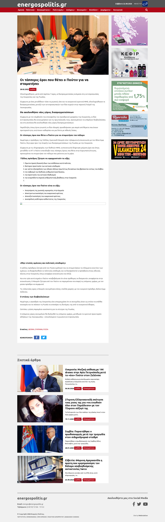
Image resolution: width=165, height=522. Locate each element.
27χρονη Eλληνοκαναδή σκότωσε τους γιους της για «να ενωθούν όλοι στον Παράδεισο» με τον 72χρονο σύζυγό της (84, 404)
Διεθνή (32, 89)
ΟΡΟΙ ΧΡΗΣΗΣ (42, 517)
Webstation (143, 515)
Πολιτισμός (58, 10)
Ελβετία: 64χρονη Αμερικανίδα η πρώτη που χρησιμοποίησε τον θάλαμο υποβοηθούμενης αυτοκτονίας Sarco (83, 464)
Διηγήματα (105, 10)
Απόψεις (70, 10)
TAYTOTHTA (21, 517)
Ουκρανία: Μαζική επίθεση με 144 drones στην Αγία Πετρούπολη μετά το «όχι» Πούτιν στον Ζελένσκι (85, 372)
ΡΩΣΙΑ (45, 329)
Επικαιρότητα (43, 10)
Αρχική (21, 10)
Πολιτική (30, 10)
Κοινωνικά (117, 10)
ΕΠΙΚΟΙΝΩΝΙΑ (31, 517)
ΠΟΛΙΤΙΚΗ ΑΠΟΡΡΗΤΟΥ (56, 517)
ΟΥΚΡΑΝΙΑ (39, 329)
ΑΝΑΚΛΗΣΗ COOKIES (72, 517)
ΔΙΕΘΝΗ (31, 329)
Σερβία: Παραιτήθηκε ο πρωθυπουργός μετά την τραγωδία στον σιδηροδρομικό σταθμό (85, 434)
